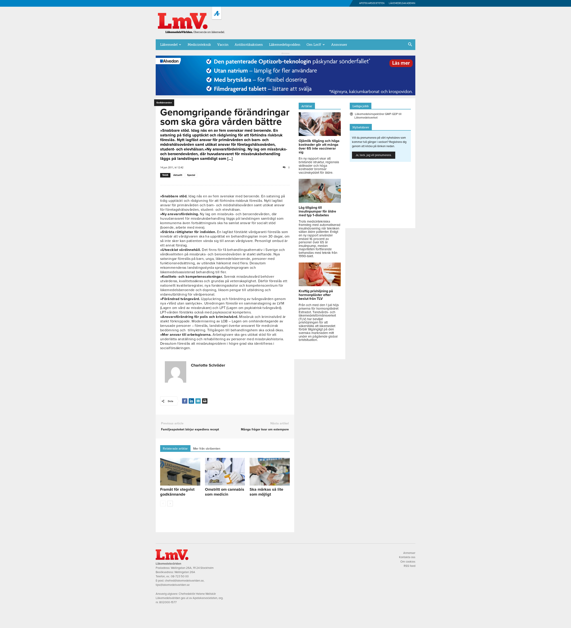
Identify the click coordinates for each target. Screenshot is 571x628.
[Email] (198, 401)
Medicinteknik (199, 45)
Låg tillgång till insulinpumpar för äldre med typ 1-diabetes (317, 211)
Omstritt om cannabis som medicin (224, 492)
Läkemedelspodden (284, 45)
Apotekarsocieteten (372, 3)
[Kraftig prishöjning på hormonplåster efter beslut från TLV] (320, 285)
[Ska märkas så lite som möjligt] (270, 472)
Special (191, 175)
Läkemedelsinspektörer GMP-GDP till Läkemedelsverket (377, 115)
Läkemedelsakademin (402, 3)
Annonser (339, 45)
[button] (410, 44)
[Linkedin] (191, 401)
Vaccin (222, 45)
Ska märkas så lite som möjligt (266, 492)
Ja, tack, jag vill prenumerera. (374, 155)
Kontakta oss (407, 557)
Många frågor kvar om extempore (265, 429)
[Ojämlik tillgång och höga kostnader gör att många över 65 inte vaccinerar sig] (320, 135)
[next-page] (170, 503)
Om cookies (407, 561)
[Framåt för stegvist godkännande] (180, 472)
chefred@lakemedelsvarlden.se (184, 580)
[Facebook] (184, 401)
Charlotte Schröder (208, 365)
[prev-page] (163, 503)
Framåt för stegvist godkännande (177, 492)
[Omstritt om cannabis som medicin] (225, 472)
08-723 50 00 (180, 576)
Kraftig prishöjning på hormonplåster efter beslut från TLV (316, 295)
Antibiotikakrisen (249, 45)
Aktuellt (177, 175)
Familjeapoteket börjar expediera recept (190, 429)
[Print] (204, 401)
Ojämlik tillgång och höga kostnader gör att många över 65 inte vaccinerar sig (319, 146)
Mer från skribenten (206, 449)
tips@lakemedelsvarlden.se (173, 585)
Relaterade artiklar (175, 449)
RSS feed (409, 566)
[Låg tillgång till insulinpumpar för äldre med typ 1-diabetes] (320, 201)
